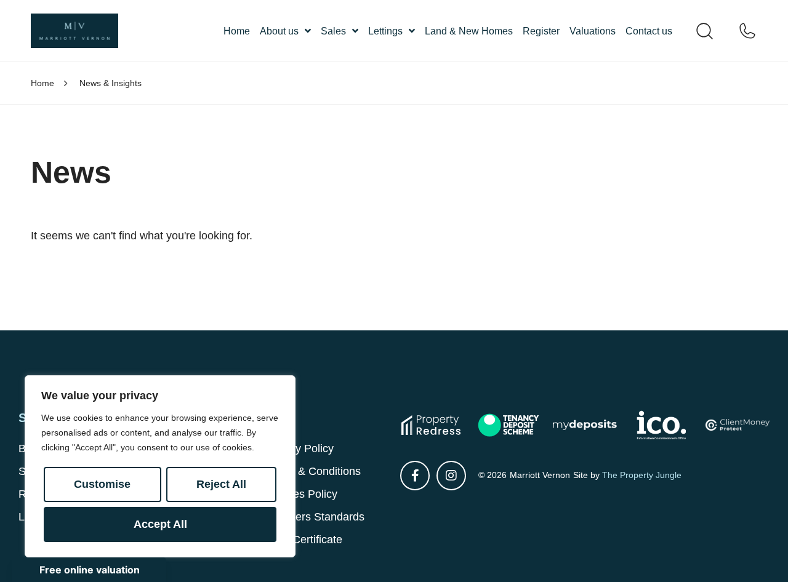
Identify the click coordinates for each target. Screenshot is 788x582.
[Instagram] (451, 475)
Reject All (221, 484)
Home (236, 31)
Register (541, 31)
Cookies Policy (301, 494)
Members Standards (314, 517)
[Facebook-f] (415, 475)
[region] (160, 466)
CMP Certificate (303, 539)
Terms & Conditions (313, 471)
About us (279, 31)
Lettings (385, 31)
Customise (102, 484)
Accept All (160, 524)
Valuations (592, 31)
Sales (333, 31)
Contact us (648, 31)
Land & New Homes (469, 31)
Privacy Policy (299, 448)
